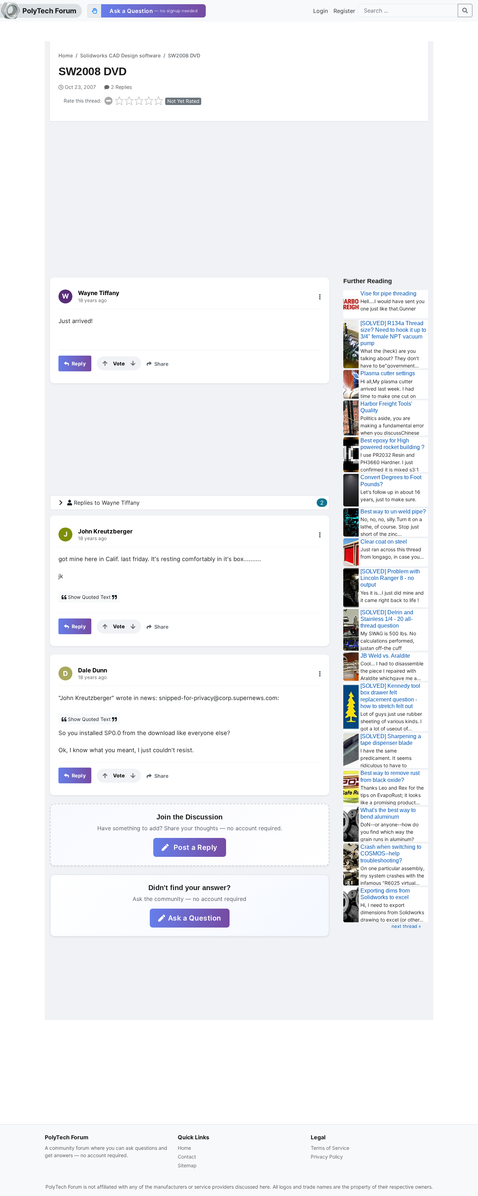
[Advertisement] (239, 181)
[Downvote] (133, 363)
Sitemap (187, 1165)
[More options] (320, 297)
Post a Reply (194, 847)
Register (344, 10)
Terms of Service (330, 1148)
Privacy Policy (327, 1157)
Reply (78, 363)
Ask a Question (194, 918)
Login (320, 10)
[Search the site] (465, 10)
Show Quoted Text (89, 597)
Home (65, 55)
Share (161, 364)
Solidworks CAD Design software (120, 55)
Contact (187, 1157)
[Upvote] (105, 363)
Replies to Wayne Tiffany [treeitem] (199, 502)
